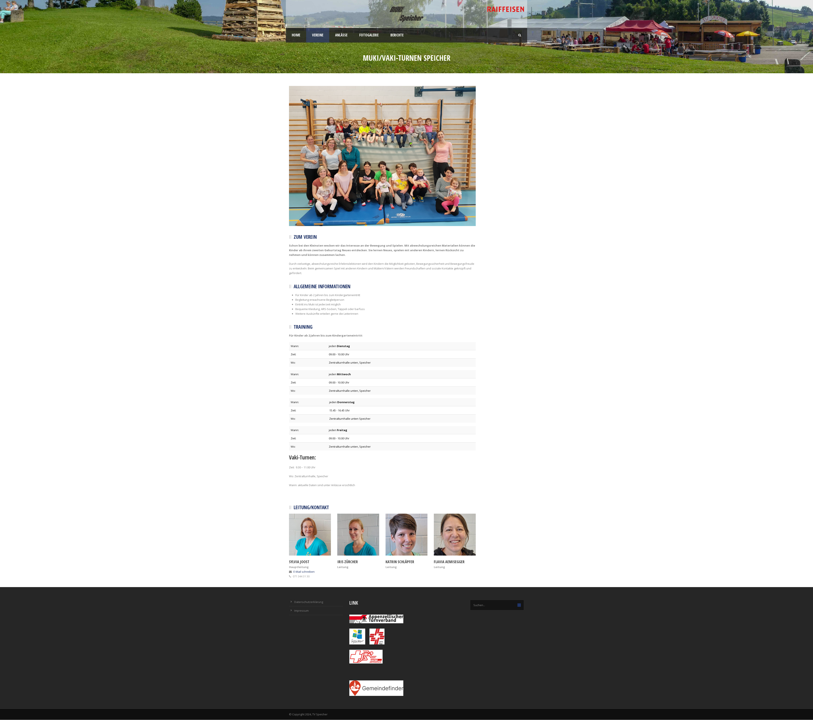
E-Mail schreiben (304, 572)
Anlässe (341, 35)
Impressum (301, 610)
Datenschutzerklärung (308, 602)
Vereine (317, 35)
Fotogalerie (369, 35)
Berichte (397, 35)
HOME (296, 35)
